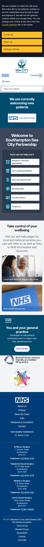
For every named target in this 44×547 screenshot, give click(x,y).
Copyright (22, 540)
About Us (22, 406)
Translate (34, 75)
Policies (22, 410)
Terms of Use (22, 525)
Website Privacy (22, 529)
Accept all (8, 34)
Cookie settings (9, 25)
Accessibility (22, 533)
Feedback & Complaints (22, 422)
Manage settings (11, 49)
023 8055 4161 (27, 492)
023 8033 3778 (27, 458)
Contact (22, 426)
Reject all (8, 42)
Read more (22, 349)
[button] (22, 162)
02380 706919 (27, 509)
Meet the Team (22, 414)
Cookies (22, 536)
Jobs (22, 418)
